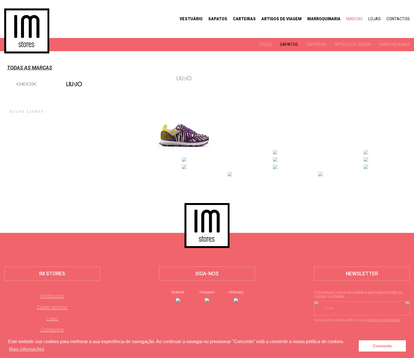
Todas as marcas (29, 67)
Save (199, 118)
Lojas (374, 19)
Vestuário (191, 19)
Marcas (354, 19)
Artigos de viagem (281, 19)
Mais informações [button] (26, 349)
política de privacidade (384, 320)
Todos (264, 44)
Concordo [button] (382, 346)
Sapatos (217, 19)
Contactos (398, 19)
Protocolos (52, 296)
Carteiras (244, 19)
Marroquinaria (323, 19)
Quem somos (52, 307)
